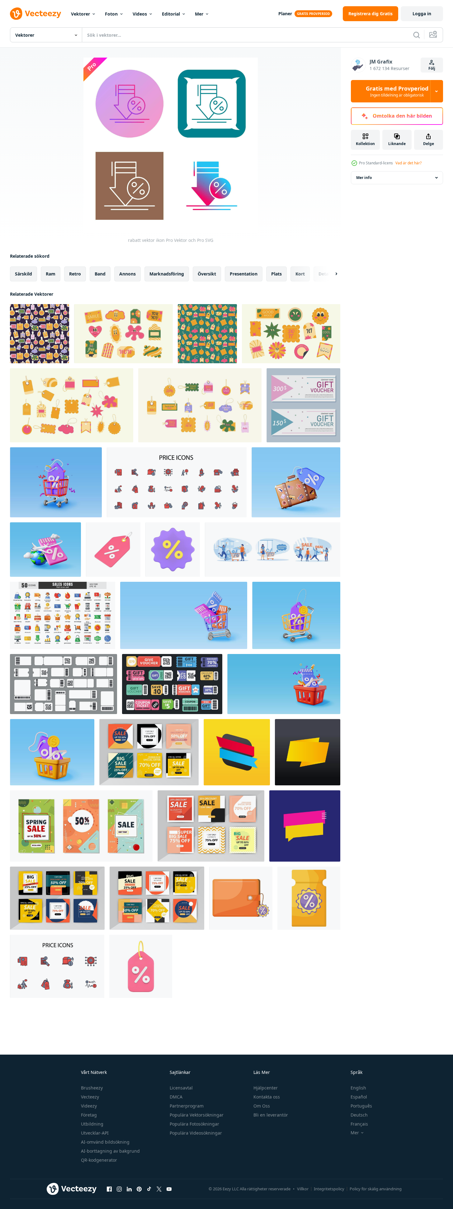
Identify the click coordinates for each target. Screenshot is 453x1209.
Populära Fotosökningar (194, 1124)
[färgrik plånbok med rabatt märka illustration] (240, 898)
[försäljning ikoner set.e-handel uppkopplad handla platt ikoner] (62, 615)
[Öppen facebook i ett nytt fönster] (109, 1188)
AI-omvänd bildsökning (105, 1142)
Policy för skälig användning (376, 1189)
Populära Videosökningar (196, 1133)
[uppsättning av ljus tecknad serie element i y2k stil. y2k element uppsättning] (123, 333)
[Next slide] (331, 273)
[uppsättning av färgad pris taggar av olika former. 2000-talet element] (71, 405)
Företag (89, 1115)
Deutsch (359, 1115)
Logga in (422, 13)
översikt (207, 274)
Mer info (364, 177)
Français (359, 1124)
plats (276, 274)
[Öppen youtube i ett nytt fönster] (169, 1188)
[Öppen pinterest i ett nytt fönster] (139, 1188)
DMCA (176, 1097)
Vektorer (80, 14)
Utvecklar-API (95, 1133)
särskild (23, 274)
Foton (111, 14)
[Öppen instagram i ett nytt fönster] (119, 1188)
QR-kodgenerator (99, 1160)
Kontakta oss (266, 1097)
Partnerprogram (187, 1106)
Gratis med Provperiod (397, 91)
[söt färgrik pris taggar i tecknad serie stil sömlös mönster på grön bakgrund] (207, 333)
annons (127, 274)
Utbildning (92, 1124)
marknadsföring (166, 274)
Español (359, 1097)
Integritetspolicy (329, 1189)
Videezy (89, 1106)
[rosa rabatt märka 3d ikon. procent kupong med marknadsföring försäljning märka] (113, 549)
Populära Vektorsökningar (197, 1115)
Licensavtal (181, 1088)
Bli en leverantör (270, 1115)
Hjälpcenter (265, 1088)
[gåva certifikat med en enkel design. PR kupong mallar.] (303, 405)
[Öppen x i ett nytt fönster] (159, 1188)
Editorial (171, 14)
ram (50, 274)
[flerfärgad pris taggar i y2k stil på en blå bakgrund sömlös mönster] (39, 333)
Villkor (303, 1189)
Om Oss (261, 1106)
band (100, 274)
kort (300, 274)
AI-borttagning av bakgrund (110, 1151)
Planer (285, 13)
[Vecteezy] (35, 13)
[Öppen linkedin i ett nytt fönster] (129, 1188)
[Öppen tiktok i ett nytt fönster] (149, 1188)
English (358, 1088)
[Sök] (416, 35)
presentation (243, 274)
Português (361, 1106)
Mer (199, 14)
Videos (140, 14)
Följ (431, 68)
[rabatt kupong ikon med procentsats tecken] (308, 898)
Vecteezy (90, 1097)
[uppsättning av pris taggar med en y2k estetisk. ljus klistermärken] (200, 405)
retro (75, 274)
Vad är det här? (408, 163)
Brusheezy (92, 1088)
